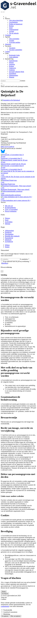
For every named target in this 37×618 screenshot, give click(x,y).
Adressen (8, 44)
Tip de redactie (14, 33)
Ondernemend (13, 29)
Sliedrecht (8, 240)
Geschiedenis (13, 22)
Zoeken (22, 81)
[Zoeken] (1, 83)
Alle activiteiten (14, 39)
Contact (7, 51)
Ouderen (12, 70)
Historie (11, 77)
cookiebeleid (5, 606)
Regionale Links (14, 55)
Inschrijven (5, 593)
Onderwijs (12, 68)
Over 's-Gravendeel (11, 209)
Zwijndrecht (9, 241)
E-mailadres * (24, 259)
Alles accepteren (15, 616)
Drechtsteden (9, 234)
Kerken (11, 66)
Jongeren (12, 64)
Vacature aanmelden (15, 50)
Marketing (6, 614)
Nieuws (7, 218)
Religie (11, 26)
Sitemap (7, 224)
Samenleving (13, 61)
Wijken (7, 245)
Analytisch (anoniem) (10, 612)
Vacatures (12, 48)
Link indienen (13, 57)
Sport (11, 28)
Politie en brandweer (15, 24)
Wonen (11, 62)
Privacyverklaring (10, 211)
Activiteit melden (14, 42)
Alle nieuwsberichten (16, 20)
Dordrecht (8, 232)
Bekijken (5, 263)
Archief (11, 31)
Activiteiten (8, 222)
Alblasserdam (9, 230)
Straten (7, 247)
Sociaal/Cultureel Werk (16, 72)
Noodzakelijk (7, 610)
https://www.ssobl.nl (7, 146)
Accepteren (5, 616)
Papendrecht (9, 238)
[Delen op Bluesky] (3, 153)
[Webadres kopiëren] (6, 153)
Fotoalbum (12, 73)
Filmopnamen (13, 75)
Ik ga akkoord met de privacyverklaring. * (17, 261)
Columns (8, 35)
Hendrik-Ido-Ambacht (12, 236)
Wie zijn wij (9, 206)
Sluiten (4, 591)
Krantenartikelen (10, 207)
